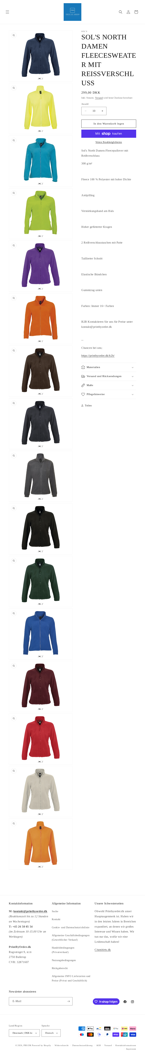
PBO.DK (27, 1045)
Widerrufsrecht (62, 1045)
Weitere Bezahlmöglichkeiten (108, 142)
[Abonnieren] (68, 1001)
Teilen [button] (88, 405)
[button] (7, 12)
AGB (98, 1045)
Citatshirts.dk (103, 949)
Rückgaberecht (60, 968)
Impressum (131, 1049)
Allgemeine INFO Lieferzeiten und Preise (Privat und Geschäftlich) (71, 978)
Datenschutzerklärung (82, 1045)
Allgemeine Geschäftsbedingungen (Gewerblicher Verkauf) (71, 937)
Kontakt (56, 919)
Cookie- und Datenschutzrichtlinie (70, 927)
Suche (55, 911)
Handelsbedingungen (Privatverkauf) (63, 950)
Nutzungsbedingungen (64, 960)
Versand (99, 98)
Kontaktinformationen (125, 1045)
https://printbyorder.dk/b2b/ (98, 355)
